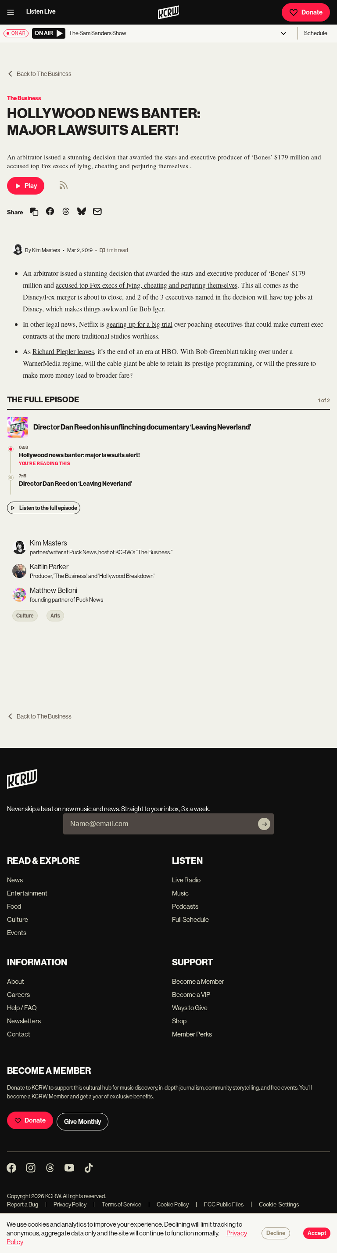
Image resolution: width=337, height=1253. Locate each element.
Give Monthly (82, 1122)
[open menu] (13, 12)
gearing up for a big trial (139, 324)
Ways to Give (190, 1007)
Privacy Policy (65, 1204)
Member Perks (192, 1034)
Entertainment (27, 893)
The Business (24, 98)
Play (31, 186)
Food (14, 906)
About (15, 981)
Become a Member (198, 981)
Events (16, 932)
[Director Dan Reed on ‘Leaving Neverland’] (10, 477)
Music (180, 893)
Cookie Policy (168, 1204)
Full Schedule (190, 919)
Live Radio (186, 880)
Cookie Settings (279, 1204)
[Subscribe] (264, 824)
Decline (275, 1233)
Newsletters (24, 1021)
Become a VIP (191, 994)
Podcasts (185, 906)
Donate (312, 12)
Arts (55, 616)
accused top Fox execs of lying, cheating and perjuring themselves (146, 284)
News (15, 880)
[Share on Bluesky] (81, 212)
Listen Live (41, 11)
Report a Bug (22, 1204)
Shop (179, 1021)
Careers (18, 994)
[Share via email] (97, 212)
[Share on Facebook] (50, 212)
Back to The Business (44, 73)
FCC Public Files (220, 1204)
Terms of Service (117, 1204)
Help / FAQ (22, 1007)
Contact (18, 1034)
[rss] (63, 188)
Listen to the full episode (48, 508)
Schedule (315, 33)
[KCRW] (22, 786)
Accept (317, 1233)
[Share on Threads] (65, 212)
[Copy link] (34, 212)
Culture (25, 616)
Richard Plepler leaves (63, 351)
